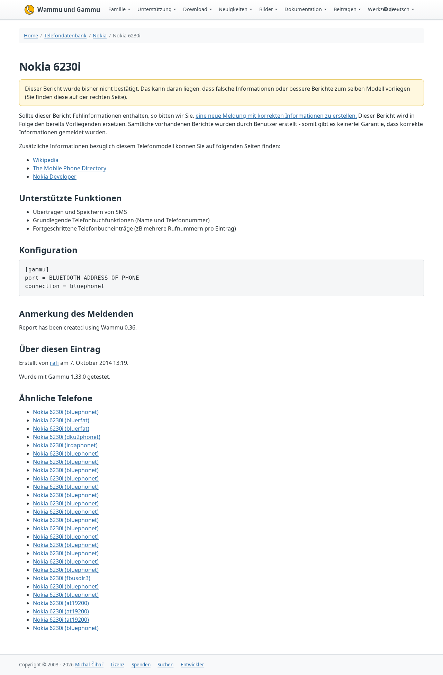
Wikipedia (45, 160)
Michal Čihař (89, 664)
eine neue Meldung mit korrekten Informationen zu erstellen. (276, 115)
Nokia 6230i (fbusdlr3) (61, 578)
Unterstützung (154, 9)
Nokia (100, 35)
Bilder (266, 9)
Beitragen (345, 9)
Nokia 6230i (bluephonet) (66, 412)
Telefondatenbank (65, 35)
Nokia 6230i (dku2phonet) (66, 437)
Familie (117, 9)
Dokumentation (303, 9)
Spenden (141, 664)
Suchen (165, 664)
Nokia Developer (54, 176)
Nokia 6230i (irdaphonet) (65, 445)
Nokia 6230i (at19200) (61, 603)
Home (31, 35)
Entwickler (192, 664)
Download (195, 9)
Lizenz (117, 664)
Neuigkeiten (233, 9)
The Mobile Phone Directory (69, 168)
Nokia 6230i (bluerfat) (61, 420)
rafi (54, 363)
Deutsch (399, 9)
